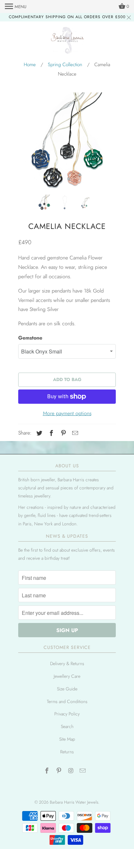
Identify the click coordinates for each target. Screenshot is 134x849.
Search (67, 726)
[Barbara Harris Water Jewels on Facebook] (47, 771)
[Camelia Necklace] (67, 141)
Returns (67, 751)
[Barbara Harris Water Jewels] (67, 41)
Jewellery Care (67, 676)
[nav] (15, 6)
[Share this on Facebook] (50, 433)
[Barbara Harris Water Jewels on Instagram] (71, 771)
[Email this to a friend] (74, 433)
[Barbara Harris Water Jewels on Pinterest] (59, 771)
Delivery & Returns (67, 663)
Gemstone (30, 337)
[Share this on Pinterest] (62, 433)
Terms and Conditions (67, 701)
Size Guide (67, 689)
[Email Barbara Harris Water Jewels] (83, 771)
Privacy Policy (67, 714)
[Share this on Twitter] (38, 433)
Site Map (67, 739)
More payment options (67, 413)
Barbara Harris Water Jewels (74, 802)
